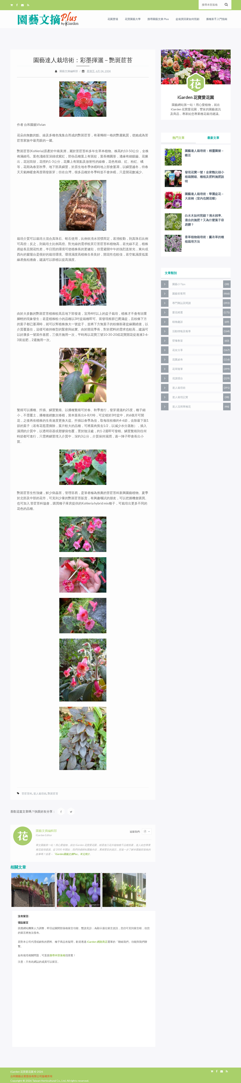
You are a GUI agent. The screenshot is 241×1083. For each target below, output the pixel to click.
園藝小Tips (178, 284)
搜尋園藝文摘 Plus (158, 19)
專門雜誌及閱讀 (181, 303)
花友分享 (177, 350)
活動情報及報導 (181, 331)
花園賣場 (113, 19)
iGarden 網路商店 (97, 941)
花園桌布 (177, 359)
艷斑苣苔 (53, 793)
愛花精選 (177, 312)
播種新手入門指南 (216, 19)
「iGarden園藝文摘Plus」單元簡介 (71, 854)
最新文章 (213, 137)
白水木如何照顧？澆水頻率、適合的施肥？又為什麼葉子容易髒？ (204, 220)
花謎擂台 (177, 378)
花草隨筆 (177, 368)
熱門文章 (178, 137)
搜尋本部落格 (57, 955)
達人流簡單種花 (181, 406)
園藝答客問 (178, 293)
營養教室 (177, 340)
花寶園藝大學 (133, 19)
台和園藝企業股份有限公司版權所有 (31, 1076)
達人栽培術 (40, 793)
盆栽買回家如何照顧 (187, 19)
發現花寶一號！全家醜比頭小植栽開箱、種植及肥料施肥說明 (204, 176)
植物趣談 (177, 321)
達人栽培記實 (180, 397)
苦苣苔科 (27, 793)
